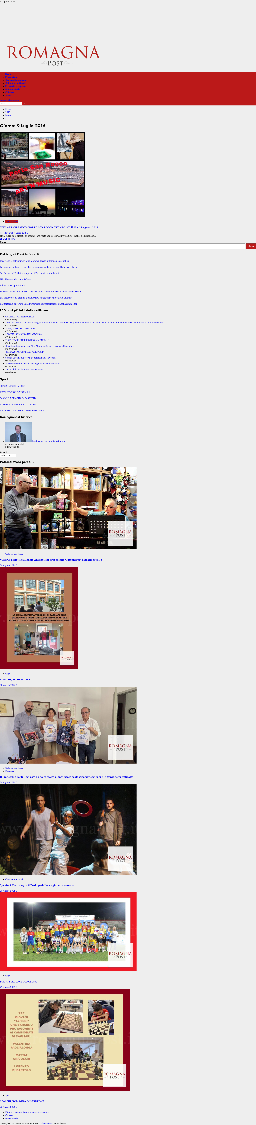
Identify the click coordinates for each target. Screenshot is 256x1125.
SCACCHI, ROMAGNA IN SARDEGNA (23, 334)
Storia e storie (12, 89)
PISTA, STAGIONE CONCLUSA (20, 328)
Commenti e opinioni (15, 80)
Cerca (3, 241)
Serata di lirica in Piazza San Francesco (25, 369)
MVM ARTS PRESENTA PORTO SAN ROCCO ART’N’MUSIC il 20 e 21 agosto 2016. (49, 227)
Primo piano (11, 77)
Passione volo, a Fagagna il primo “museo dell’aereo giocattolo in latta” (36, 297)
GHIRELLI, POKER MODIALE (19, 316)
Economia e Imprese (15, 86)
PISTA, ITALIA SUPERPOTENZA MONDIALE (27, 340)
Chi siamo (10, 92)
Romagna (9, 771)
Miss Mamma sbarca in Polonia (15, 279)
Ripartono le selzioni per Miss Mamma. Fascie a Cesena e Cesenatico (34, 260)
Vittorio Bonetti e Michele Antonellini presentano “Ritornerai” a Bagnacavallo (51, 559)
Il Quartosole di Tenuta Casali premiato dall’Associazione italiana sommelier (38, 303)
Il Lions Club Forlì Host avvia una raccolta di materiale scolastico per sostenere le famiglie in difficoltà (66, 776)
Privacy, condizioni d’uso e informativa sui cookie (27, 1112)
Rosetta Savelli (7, 232)
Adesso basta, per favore (12, 285)
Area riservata (11, 1118)
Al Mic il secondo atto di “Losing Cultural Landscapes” (32, 363)
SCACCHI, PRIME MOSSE (12, 386)
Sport (8, 95)
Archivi (3, 452)
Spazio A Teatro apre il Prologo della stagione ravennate (37, 885)
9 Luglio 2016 (20, 232)
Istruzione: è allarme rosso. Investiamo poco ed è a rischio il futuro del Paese (39, 267)
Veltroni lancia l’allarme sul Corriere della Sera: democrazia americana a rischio (41, 291)
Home (8, 73)
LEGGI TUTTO (7, 238)
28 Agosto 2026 (8, 1106)
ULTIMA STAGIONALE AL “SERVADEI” (24, 351)
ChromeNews (47, 1123)
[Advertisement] (128, 23)
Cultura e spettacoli (15, 83)
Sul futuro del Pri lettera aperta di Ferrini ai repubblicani (29, 273)
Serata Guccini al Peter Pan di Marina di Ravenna (30, 357)
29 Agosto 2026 (8, 890)
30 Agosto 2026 (8, 565)
